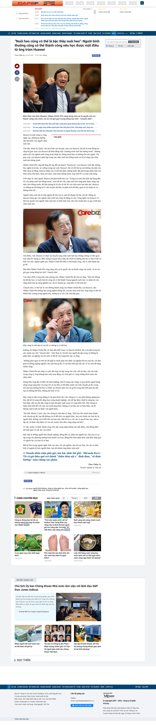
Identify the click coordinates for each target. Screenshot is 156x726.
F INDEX (139, 33)
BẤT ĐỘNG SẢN (34, 33)
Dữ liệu (132, 33)
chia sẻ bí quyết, (71, 488)
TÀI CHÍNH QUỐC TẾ (80, 33)
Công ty (111, 46)
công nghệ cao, (82, 488)
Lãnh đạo (130, 46)
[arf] (62, 475)
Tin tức (120, 46)
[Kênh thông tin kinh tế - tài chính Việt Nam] (37, 3)
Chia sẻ (96, 55)
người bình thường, (40, 488)
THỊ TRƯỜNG (106, 33)
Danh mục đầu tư (24, 18)
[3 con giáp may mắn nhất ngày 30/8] (28, 542)
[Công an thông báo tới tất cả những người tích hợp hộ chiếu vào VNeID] (28, 509)
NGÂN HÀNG (56, 33)
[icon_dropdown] (142, 3)
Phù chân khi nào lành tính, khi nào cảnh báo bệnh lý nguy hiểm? (56, 555)
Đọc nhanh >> (87, 9)
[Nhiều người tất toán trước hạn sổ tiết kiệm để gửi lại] (28, 633)
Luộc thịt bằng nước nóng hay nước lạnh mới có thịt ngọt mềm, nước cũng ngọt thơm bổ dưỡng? (87, 555)
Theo (61, 472)
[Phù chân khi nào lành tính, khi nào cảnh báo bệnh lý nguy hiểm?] (57, 542)
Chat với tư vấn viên (83, 705)
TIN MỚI (57, 137)
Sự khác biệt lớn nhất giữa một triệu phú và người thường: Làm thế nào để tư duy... (64, 131)
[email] (17, 79)
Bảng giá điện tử (24, 13)
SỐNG (114, 33)
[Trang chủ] (9, 33)
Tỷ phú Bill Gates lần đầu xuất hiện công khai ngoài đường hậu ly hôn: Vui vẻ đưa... (64, 124)
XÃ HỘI (13, 33)
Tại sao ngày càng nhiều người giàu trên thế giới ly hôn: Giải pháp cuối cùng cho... (64, 127)
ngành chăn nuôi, (39, 490)
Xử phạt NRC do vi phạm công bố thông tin (34, 612)
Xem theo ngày (53, 498)
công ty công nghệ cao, (55, 488)
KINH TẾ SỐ (97, 33)
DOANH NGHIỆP (45, 33)
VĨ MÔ (90, 33)
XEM (96, 498)
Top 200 (145, 687)
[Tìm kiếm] (133, 42)
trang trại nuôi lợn (52, 490)
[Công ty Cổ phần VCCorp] (122, 695)
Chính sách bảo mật (22, 719)
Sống (45, 55)
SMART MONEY (67, 33)
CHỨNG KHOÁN (22, 33)
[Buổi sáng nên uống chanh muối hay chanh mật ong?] (87, 509)
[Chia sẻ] (17, 72)
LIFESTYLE (120, 33)
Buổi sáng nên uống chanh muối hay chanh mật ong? (87, 521)
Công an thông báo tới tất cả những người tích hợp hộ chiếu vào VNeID (27, 522)
